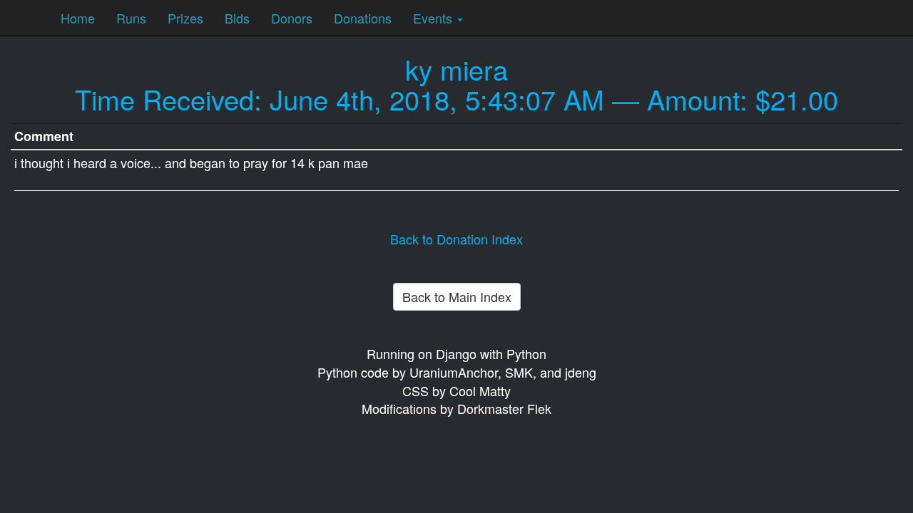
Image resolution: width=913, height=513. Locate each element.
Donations (363, 18)
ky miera (456, 68)
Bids (237, 18)
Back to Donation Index (456, 238)
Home (78, 18)
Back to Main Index (456, 296)
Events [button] (434, 18)
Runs (131, 18)
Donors (291, 18)
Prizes (185, 18)
